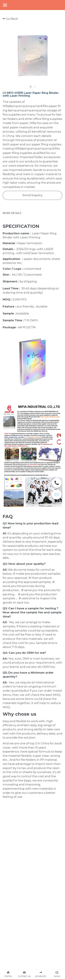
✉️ (56, 494)
